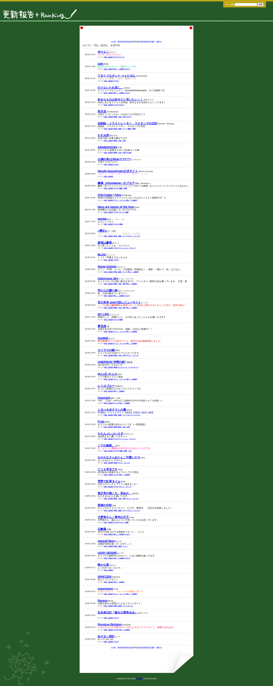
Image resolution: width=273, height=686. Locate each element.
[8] (119, 42)
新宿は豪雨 (105, 242)
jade (100, 63)
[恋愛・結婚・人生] (125, 451)
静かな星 (103, 564)
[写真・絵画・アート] (120, 129)
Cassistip (104, 397)
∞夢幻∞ (102, 230)
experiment (105, 588)
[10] (124, 42)
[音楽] (121, 224)
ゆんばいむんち (108, 373)
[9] (121, 42)
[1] (114, 42)
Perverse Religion (110, 624)
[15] (142, 42)
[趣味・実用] (132, 129)
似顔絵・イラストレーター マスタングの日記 (127, 123)
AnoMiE (103, 338)
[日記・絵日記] (108, 57)
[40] (158, 42)
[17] (149, 42)
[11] (127, 42)
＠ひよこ (103, 51)
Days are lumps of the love (116, 206)
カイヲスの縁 (106, 350)
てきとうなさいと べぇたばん (117, 75)
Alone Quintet (107, 266)
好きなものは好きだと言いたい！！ (120, 99)
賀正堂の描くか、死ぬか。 (115, 493)
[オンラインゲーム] (134, 415)
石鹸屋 (102, 528)
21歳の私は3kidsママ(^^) (114, 159)
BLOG (102, 254)
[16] (145, 42)
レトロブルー (106, 385)
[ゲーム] (121, 57)
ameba (102, 218)
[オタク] (127, 69)
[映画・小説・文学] (120, 117)
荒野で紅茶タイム (109, 481)
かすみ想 (103, 135)
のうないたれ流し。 (110, 87)
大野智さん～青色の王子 (113, 517)
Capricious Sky (108, 278)
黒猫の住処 (105, 505)
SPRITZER (104, 576)
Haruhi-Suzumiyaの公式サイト (118, 171)
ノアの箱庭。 (106, 445)
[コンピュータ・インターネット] (128, 367)
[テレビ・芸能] (124, 212)
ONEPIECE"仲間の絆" (112, 361)
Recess (102, 600)
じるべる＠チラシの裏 (112, 409)
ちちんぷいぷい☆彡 (110, 433)
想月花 (102, 111)
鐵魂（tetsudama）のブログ (116, 182)
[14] (138, 42)
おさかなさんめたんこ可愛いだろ (119, 457)
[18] (152, 42)
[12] (131, 42)
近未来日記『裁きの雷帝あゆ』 (117, 612)
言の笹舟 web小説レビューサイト (119, 302)
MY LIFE (103, 314)
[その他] (128, 152)
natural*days (106, 540)
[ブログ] (116, 57)
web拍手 (139, 679)
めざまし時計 (106, 636)
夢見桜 (102, 326)
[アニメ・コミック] (120, 200)
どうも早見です (108, 469)
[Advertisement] (136, 34)
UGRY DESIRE (107, 552)
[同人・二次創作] (119, 69)
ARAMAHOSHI (107, 147)
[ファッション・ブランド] (127, 248)
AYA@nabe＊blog (109, 194)
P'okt (101, 421)
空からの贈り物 (108, 290)
